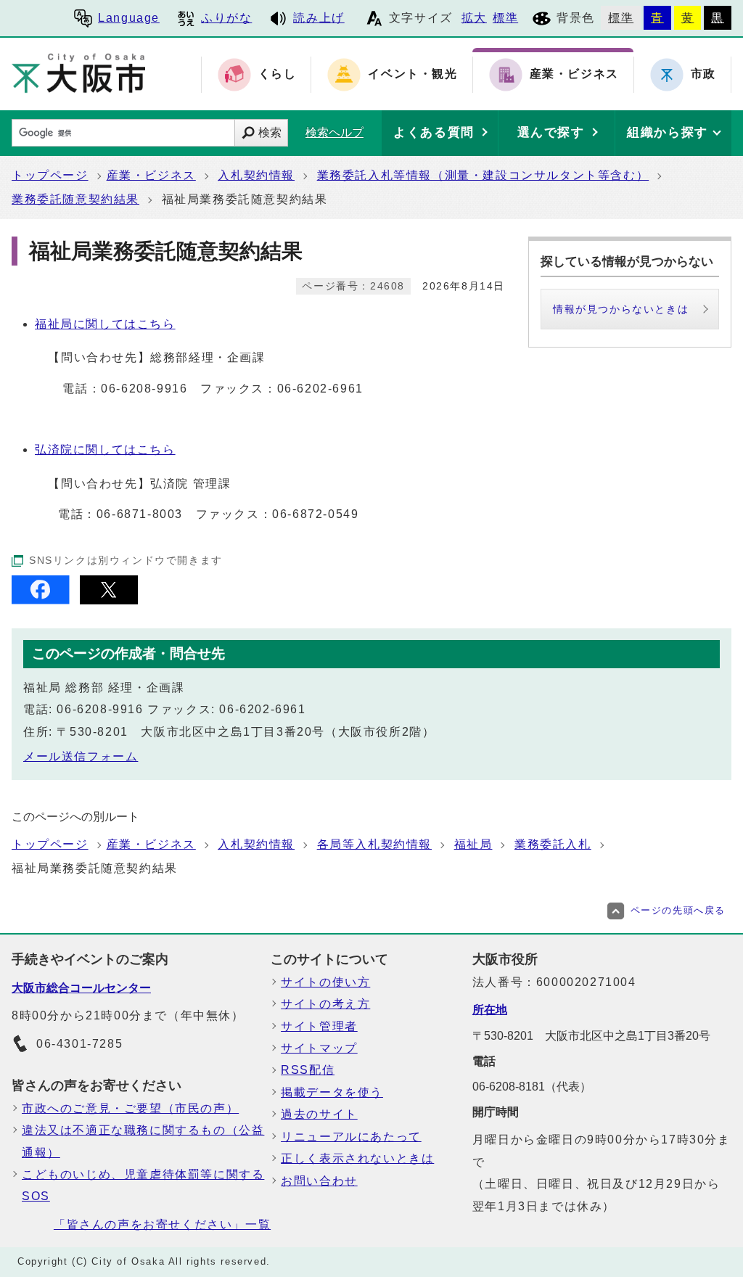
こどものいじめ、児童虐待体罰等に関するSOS (143, 1185)
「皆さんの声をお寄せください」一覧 (162, 1224)
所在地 (489, 1009)
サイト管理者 (319, 1026)
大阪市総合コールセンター (81, 988)
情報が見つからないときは (621, 309)
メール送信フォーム (80, 756)
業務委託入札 (552, 844)
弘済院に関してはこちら (105, 449)
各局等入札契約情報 (374, 844)
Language (129, 18)
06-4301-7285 (79, 1044)
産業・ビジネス (151, 175)
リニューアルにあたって (351, 1136)
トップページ (50, 175)
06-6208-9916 (144, 388)
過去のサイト (319, 1114)
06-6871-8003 (140, 514)
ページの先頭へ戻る (678, 910)
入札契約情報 (256, 175)
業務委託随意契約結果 (75, 199)
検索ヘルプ (334, 132)
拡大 (474, 18)
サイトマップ (319, 1048)
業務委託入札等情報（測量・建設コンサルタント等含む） (483, 175)
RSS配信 (307, 1070)
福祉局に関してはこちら (105, 324)
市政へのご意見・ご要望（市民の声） (130, 1108)
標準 (505, 18)
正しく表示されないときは (357, 1158)
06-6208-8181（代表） (531, 1086)
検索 (270, 132)
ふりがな (226, 18)
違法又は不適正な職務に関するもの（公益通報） (143, 1141)
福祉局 (473, 844)
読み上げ (318, 18)
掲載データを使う (332, 1092)
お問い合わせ (319, 1181)
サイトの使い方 (325, 982)
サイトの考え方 (325, 1004)
